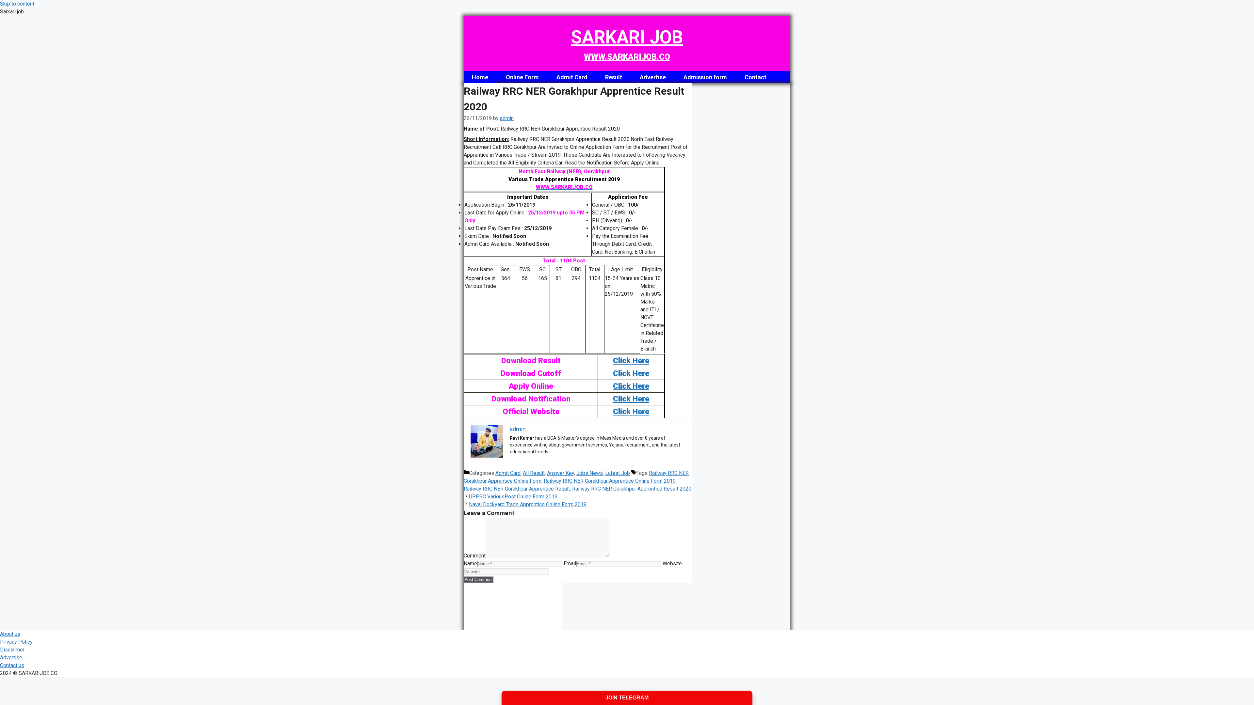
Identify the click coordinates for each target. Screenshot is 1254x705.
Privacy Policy (16, 642)
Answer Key (560, 473)
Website (672, 563)
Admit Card (571, 77)
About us (10, 634)
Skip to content (17, 4)
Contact (755, 77)
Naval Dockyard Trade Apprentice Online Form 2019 (528, 504)
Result (613, 77)
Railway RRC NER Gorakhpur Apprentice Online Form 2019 (610, 481)
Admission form (705, 77)
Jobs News (589, 473)
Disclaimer (12, 650)
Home (480, 77)
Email (570, 563)
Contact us (12, 665)
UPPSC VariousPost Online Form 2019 (513, 497)
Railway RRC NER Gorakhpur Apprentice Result (517, 489)
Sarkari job (12, 11)
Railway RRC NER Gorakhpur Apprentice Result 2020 (631, 489)
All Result (534, 473)
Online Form (522, 77)
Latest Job (617, 473)
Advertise (653, 77)
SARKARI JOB (627, 37)
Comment (475, 556)
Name (470, 563)
